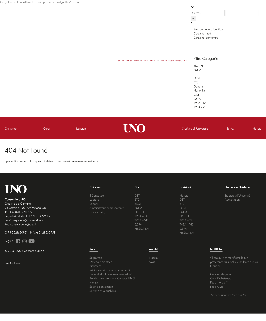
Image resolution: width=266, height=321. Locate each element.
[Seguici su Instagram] (24, 241)
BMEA (137, 60)
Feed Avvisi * (217, 287)
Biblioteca (95, 266)
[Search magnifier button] (193, 18)
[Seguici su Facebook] (17, 241)
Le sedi (93, 204)
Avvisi (152, 262)
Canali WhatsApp (220, 278)
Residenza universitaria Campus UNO (112, 278)
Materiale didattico (100, 262)
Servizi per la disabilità (102, 291)
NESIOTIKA (181, 60)
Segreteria (95, 258)
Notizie (184, 196)
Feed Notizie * (219, 282)
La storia (94, 200)
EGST (129, 60)
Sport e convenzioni (101, 287)
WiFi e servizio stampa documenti (109, 270)
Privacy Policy (97, 212)
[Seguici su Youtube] (30, 241)
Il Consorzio (96, 196)
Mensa (93, 282)
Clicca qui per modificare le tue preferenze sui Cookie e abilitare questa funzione (234, 262)
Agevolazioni (232, 200)
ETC (123, 60)
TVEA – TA (141, 216)
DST (118, 60)
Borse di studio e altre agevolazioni (110, 274)
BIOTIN (144, 60)
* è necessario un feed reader (228, 295)
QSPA (171, 60)
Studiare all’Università (237, 196)
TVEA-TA (154, 60)
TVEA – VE (141, 220)
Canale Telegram (220, 274)
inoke (17, 263)
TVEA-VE (163, 60)
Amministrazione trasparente (106, 208)
